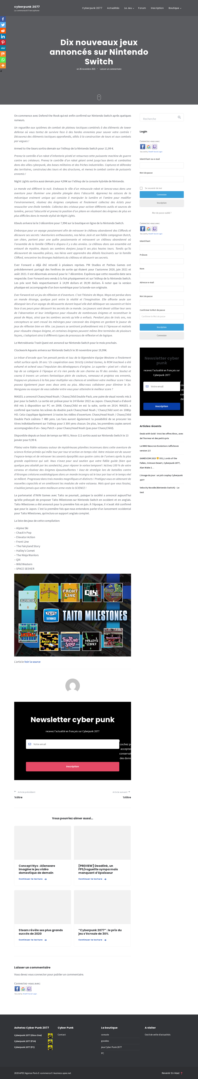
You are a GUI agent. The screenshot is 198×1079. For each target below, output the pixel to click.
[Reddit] (3, 31)
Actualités (113, 8)
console (105, 1034)
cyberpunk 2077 (27, 7)
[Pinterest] (3, 42)
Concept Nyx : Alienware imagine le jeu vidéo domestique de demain (37, 869)
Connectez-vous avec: (27, 983)
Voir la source (32, 661)
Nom (142, 268)
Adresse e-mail (147, 282)
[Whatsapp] (3, 60)
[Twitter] (3, 25)
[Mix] (3, 54)
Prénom (143, 254)
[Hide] (1, 71)
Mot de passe (146, 172)
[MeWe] (3, 48)
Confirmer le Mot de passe (152, 310)
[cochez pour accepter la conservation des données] (72, 749)
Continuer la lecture (31, 879)
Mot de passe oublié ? (161, 212)
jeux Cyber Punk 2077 (111, 1047)
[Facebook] (3, 19)
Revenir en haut (171, 1073)
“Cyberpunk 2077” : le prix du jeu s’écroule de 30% (100, 932)
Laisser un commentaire (110, 69)
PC (102, 1053)
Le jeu (128, 8)
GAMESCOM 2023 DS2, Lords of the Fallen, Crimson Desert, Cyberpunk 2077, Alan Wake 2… (160, 463)
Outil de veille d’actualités (157, 1034)
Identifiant (145, 241)
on (86, 69)
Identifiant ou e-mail (150, 159)
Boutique (174, 8)
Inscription (157, 8)
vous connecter (37, 974)
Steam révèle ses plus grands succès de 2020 (41, 932)
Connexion (162, 335)
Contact (62, 1034)
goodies (105, 1040)
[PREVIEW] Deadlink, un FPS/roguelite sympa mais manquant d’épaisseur (98, 869)
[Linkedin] (3, 36)
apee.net (66, 1073)
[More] (3, 65)
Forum (142, 8)
